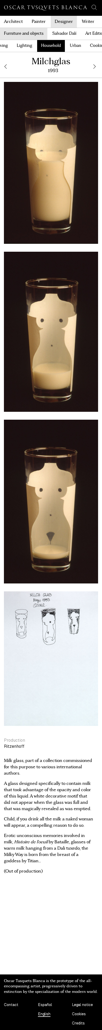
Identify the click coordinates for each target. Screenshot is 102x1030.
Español (45, 1005)
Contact (11, 1005)
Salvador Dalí (64, 34)
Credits (78, 1023)
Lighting (24, 46)
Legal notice (82, 1005)
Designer (64, 21)
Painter (39, 21)
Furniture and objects (23, 34)
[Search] (94, 7)
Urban (75, 46)
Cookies (79, 1014)
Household (51, 46)
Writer (88, 21)
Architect (13, 21)
